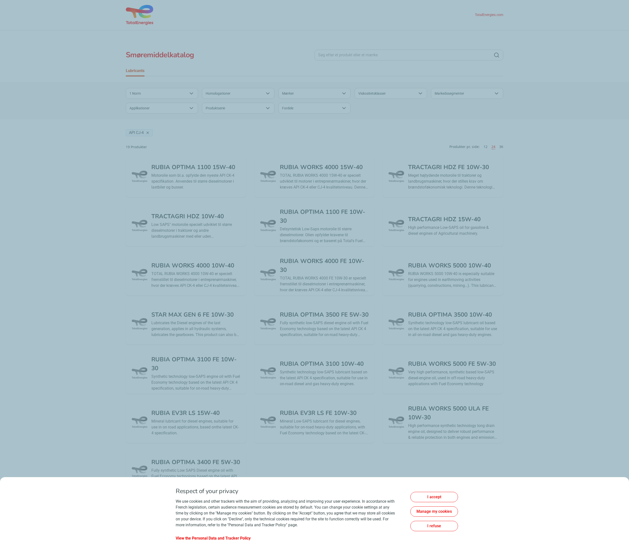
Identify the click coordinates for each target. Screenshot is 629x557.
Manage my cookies (434, 511)
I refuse (434, 526)
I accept (434, 497)
